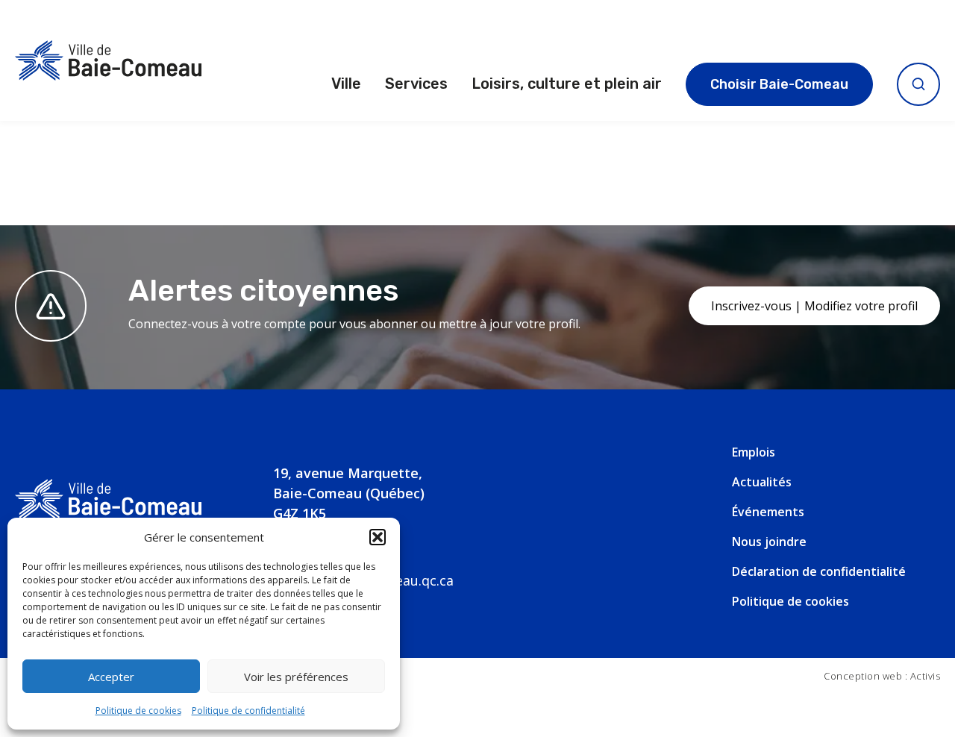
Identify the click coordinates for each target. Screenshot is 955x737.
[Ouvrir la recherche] (918, 84)
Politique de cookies (138, 710)
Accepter (111, 676)
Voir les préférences (296, 676)
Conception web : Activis (882, 676)
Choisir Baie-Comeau (779, 84)
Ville (346, 83)
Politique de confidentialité (248, 710)
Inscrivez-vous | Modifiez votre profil (814, 306)
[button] (377, 537)
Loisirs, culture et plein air (567, 83)
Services (416, 83)
